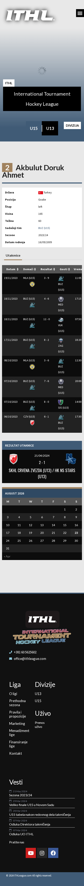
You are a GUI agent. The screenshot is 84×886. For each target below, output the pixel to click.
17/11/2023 (11, 340)
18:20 (78, 340)
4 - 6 (46, 298)
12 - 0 (46, 319)
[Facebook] (53, 853)
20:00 (78, 381)
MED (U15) (61, 307)
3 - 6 (46, 360)
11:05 (78, 278)
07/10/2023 (11, 381)
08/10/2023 (11, 360)
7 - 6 (46, 381)
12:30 (78, 360)
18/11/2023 (11, 298)
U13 (50, 128)
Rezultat (46, 269)
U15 (34, 128)
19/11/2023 (11, 278)
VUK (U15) (61, 328)
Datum (10, 269)
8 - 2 (46, 340)
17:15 (78, 298)
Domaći (28, 269)
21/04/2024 (42, 455)
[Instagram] (42, 853)
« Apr (7, 556)
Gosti (63, 269)
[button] (80, 13)
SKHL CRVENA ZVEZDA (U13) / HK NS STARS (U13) (42, 473)
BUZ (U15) (44, 228)
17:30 (78, 416)
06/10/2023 (11, 416)
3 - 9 (46, 278)
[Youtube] (31, 853)
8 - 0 (46, 402)
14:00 (78, 402)
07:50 (78, 319)
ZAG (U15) (61, 348)
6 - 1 (46, 416)
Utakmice (13, 255)
